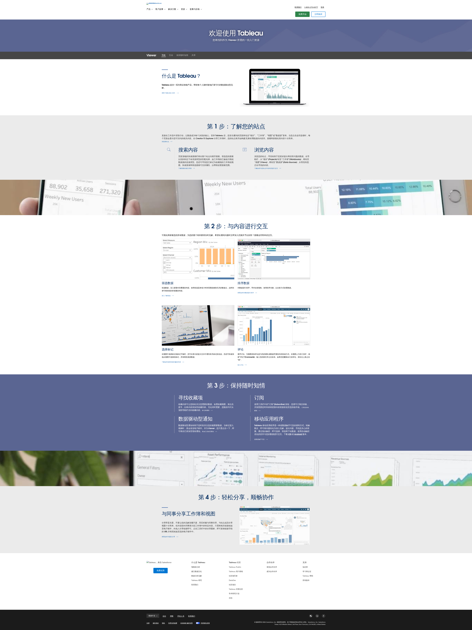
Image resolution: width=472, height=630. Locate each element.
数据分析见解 (196, 576)
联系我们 (298, 7)
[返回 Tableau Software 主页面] (157, 2)
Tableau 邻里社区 (236, 589)
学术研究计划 (234, 593)
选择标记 (168, 349)
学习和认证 (307, 571)
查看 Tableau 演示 (169, 93)
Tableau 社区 (235, 562)
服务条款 (156, 623)
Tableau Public (235, 567)
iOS (289, 434)
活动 (230, 598)
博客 (171, 616)
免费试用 (161, 570)
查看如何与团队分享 (168, 537)
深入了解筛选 (166, 296)
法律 (148, 623)
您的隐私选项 (205, 623)
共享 (194, 55)
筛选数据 (168, 283)
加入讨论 (240, 365)
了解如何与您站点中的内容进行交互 (266, 168)
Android (298, 434)
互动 (171, 55)
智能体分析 (195, 567)
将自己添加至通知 (208, 431)
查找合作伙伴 (272, 567)
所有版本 (306, 580)
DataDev (232, 580)
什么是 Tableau (198, 562)
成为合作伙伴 (272, 571)
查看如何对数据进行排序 (246, 293)
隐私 (163, 623)
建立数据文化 (196, 571)
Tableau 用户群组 (236, 571)
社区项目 (232, 585)
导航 (164, 55)
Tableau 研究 (196, 580)
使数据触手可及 (259, 439)
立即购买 (318, 14)
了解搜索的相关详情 (185, 168)
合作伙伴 (270, 562)
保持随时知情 (182, 55)
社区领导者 (233, 576)
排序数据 (243, 283)
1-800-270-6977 (311, 7)
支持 (305, 562)
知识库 (305, 567)
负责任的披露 (172, 623)
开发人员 (180, 616)
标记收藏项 (205, 410)
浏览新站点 (165, 142)
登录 (322, 7)
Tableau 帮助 (308, 576)
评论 (240, 349)
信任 (164, 616)
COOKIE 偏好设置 (186, 623)
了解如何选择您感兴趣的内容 (171, 362)
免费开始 (302, 14)
